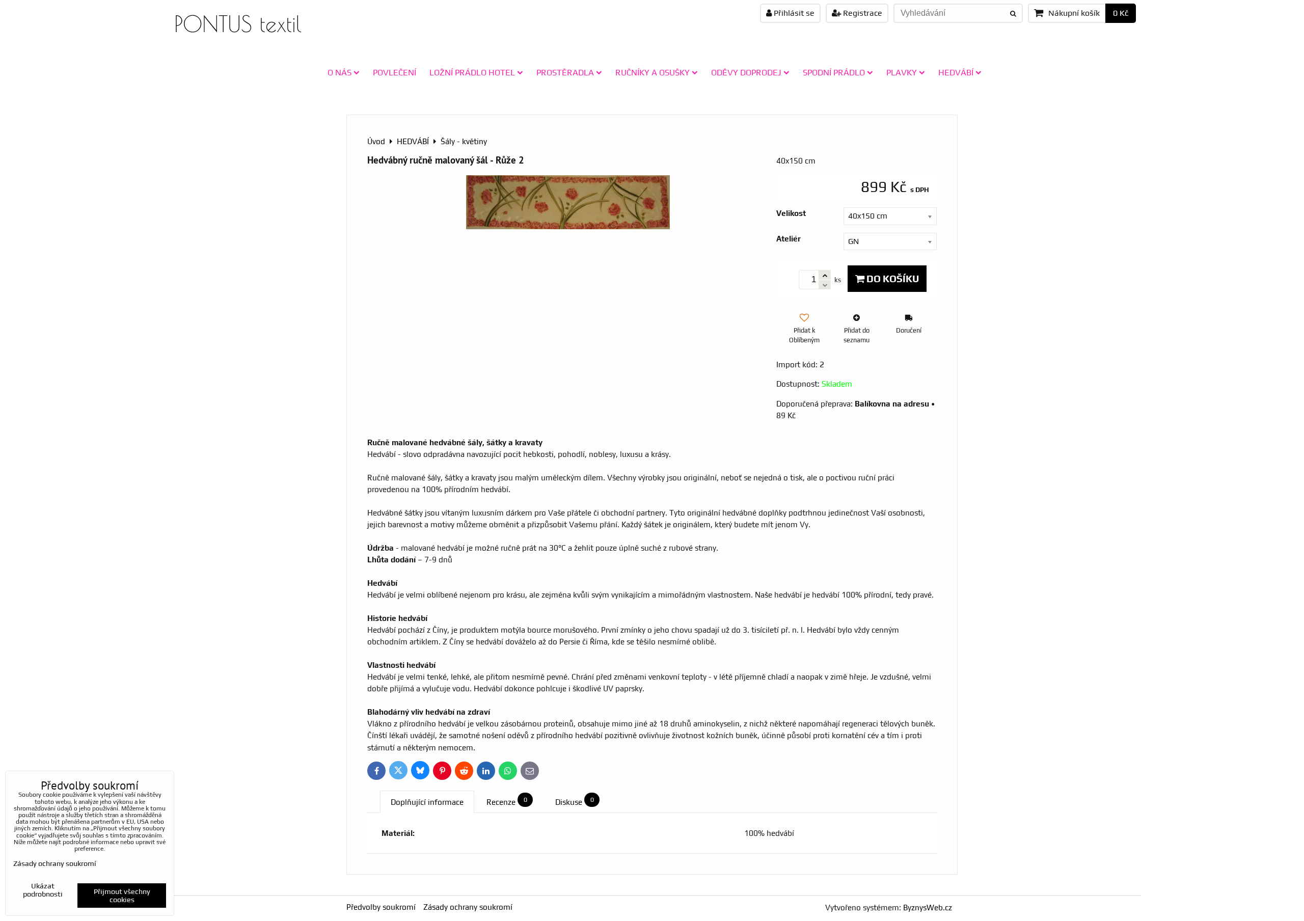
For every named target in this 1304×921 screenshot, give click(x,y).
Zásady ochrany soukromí (467, 907)
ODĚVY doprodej (746, 72)
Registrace (861, 13)
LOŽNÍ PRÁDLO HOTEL (472, 72)
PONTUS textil (238, 24)
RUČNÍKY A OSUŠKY (652, 72)
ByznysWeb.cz (927, 907)
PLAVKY (901, 72)
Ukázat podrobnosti (43, 890)
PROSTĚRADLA (565, 72)
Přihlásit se (793, 13)
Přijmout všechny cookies (122, 895)
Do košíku (891, 278)
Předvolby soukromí (381, 907)
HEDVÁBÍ (955, 72)
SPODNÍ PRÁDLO (834, 72)
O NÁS (339, 72)
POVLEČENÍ (394, 72)
